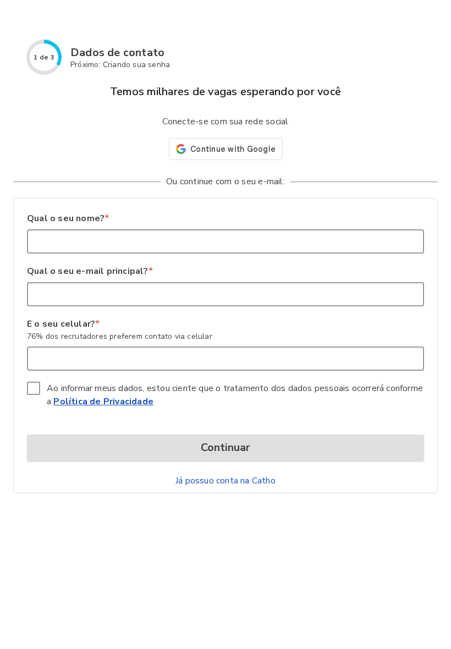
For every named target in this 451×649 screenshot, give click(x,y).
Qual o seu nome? (67, 218)
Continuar (225, 447)
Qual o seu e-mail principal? (89, 271)
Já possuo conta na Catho (225, 481)
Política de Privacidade (103, 401)
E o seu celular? (63, 324)
